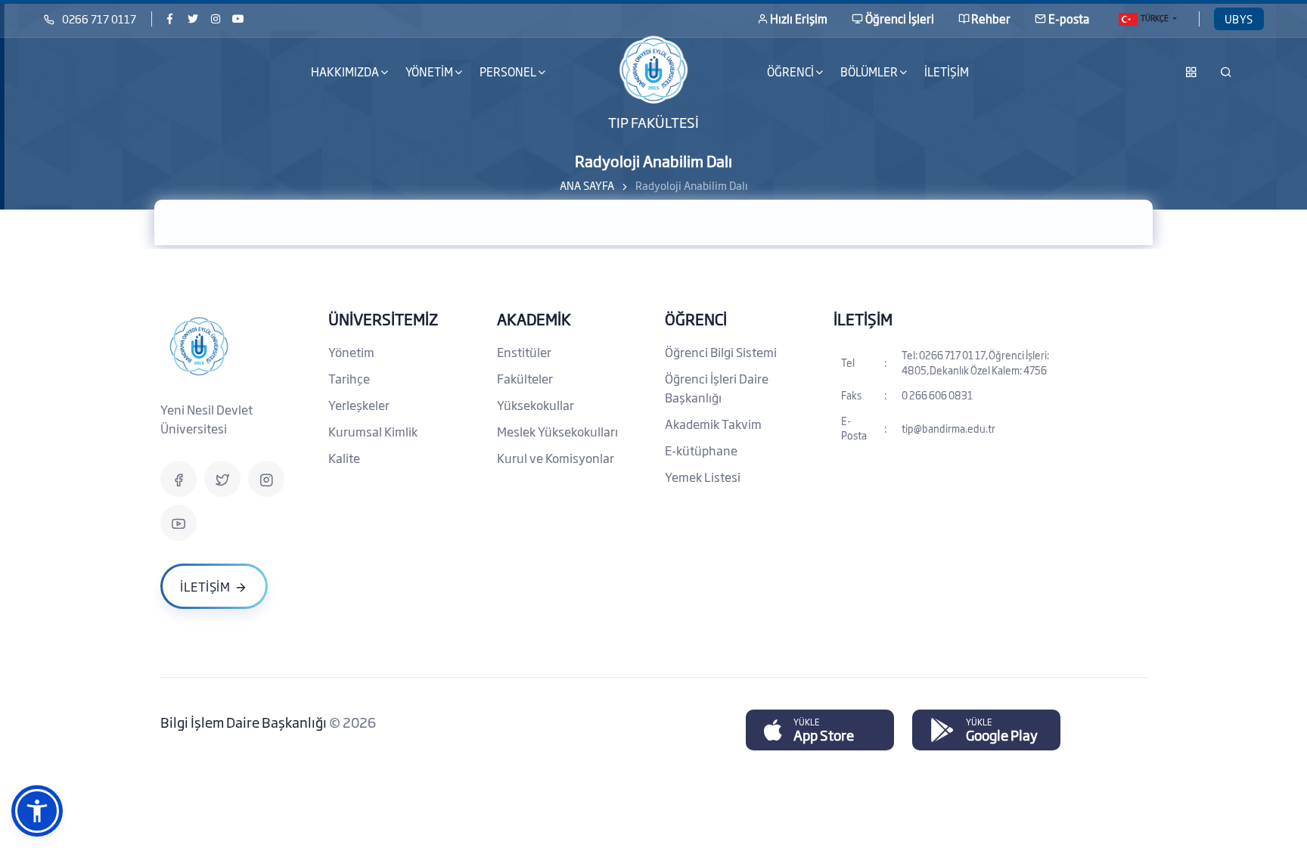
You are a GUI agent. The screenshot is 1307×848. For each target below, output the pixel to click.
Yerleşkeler (359, 405)
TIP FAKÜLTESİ (653, 121)
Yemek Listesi (702, 476)
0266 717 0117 (99, 18)
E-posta (1068, 18)
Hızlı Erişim (798, 18)
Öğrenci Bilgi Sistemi (721, 352)
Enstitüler (524, 352)
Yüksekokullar (535, 405)
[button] (37, 811)
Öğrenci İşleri (899, 18)
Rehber (991, 18)
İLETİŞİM (946, 71)
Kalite (344, 458)
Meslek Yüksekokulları (557, 431)
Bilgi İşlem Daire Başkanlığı (244, 722)
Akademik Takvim (713, 424)
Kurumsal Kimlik (373, 431)
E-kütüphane (701, 450)
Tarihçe (349, 378)
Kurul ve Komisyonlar (555, 458)
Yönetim (351, 352)
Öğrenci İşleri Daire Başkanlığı (716, 387)
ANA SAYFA (587, 185)
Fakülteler (525, 378)
